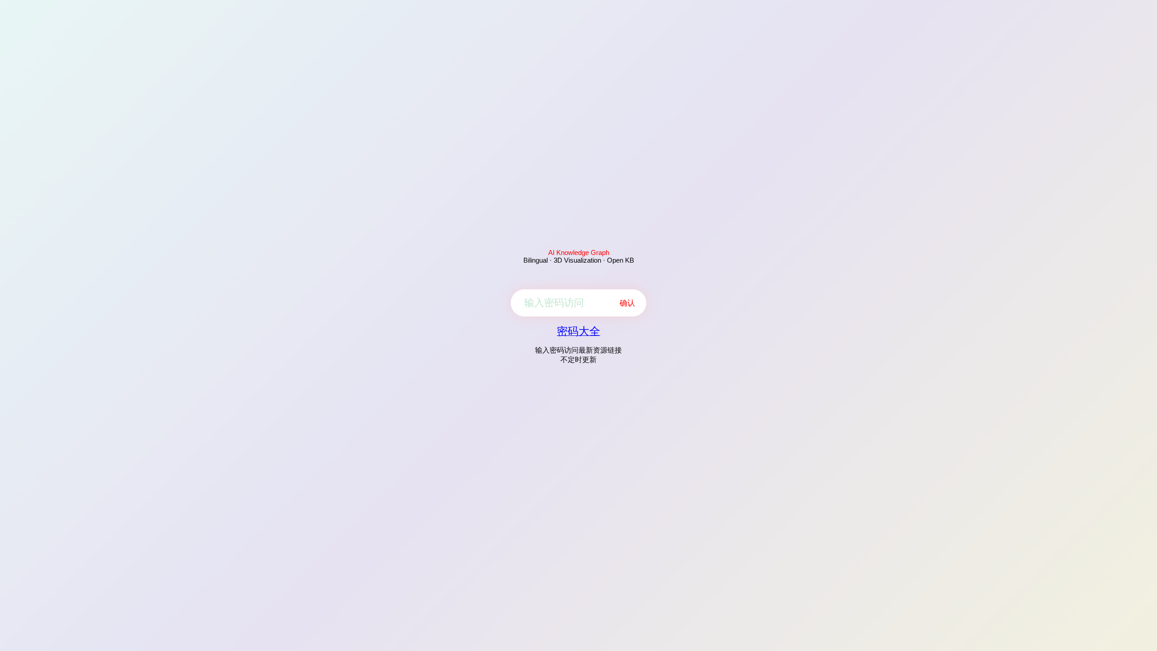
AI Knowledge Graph (578, 252)
